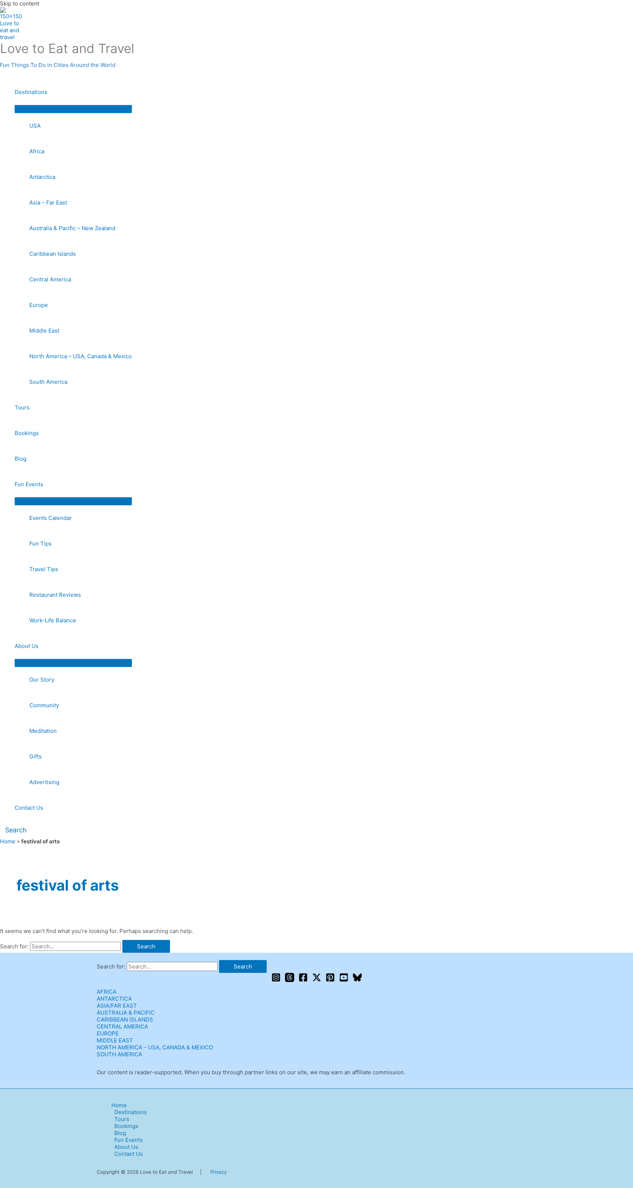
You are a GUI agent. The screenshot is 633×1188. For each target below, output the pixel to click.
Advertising (44, 782)
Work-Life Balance (52, 620)
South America (48, 381)
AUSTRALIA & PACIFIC (126, 1012)
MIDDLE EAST (115, 1040)
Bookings (27, 433)
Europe (38, 304)
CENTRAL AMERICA (122, 1026)
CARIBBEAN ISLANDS (125, 1019)
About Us (26, 645)
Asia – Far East (48, 202)
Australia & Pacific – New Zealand (72, 228)
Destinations (31, 92)
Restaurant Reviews (55, 594)
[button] (13, 830)
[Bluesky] (357, 980)
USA (35, 125)
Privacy (218, 1172)
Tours (22, 407)
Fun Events (29, 484)
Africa (36, 151)
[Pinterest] (330, 980)
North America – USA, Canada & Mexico (80, 356)
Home (7, 841)
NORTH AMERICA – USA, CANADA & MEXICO (155, 1047)
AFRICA (106, 991)
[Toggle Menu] (73, 108)
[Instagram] (276, 980)
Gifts (35, 756)
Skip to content (19, 3)
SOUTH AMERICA (119, 1054)
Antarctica (42, 176)
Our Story (41, 679)
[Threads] (289, 980)
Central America (50, 279)
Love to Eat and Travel (67, 48)
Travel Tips (43, 569)
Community (44, 705)
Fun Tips (40, 543)
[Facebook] (303, 980)
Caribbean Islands (52, 253)
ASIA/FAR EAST (117, 1005)
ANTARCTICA (114, 998)
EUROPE (108, 1033)
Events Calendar (50, 517)
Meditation (43, 730)
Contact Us (29, 807)
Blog (20, 458)
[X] (316, 980)
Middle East (44, 330)
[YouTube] (343, 980)
